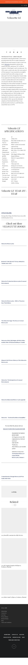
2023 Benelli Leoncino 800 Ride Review (12, 535)
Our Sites (3, 615)
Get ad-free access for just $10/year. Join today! (14, 1)
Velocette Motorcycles (14, 13)
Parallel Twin (13, 11)
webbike (13, 9)
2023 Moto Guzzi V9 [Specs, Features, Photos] (13, 597)
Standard (7, 11)
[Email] (21, 52)
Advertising (4, 611)
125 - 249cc (19, 11)
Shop (2, 620)
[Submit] (17, 52)
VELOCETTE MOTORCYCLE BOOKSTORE (14, 429)
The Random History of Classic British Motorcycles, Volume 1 (18, 455)
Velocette (7, 64)
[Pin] (13, 52)
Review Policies (4, 618)
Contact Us (3, 613)
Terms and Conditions (6, 622)
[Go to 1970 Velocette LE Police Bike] (11, 211)
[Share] (6, 52)
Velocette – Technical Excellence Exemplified (13, 417)
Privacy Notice (4, 616)
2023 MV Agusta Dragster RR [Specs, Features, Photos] (11, 566)
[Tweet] (10, 52)
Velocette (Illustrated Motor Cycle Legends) (13, 399)
